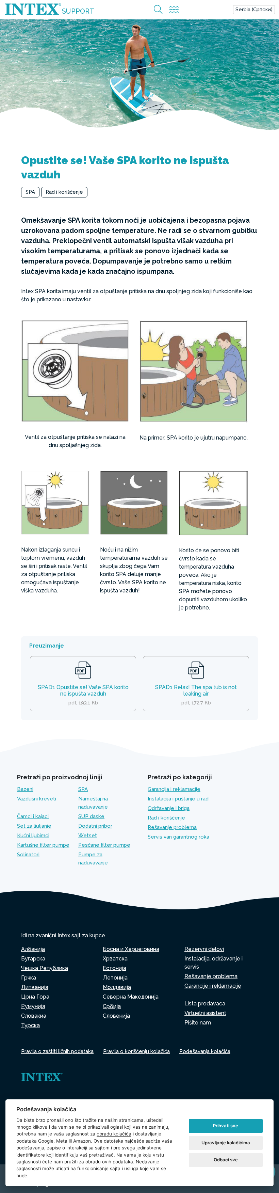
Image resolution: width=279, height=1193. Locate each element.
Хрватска (115, 958)
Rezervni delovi (204, 949)
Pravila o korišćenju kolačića (136, 1051)
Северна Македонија (131, 996)
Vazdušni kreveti (36, 799)
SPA (30, 192)
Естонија (114, 968)
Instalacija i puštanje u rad (178, 799)
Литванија (34, 987)
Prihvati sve (225, 1125)
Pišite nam (197, 1022)
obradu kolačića (114, 1133)
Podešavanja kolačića (204, 1051)
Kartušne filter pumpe (43, 845)
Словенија (116, 1016)
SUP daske (91, 816)
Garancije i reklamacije (212, 986)
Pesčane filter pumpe (104, 845)
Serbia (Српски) (254, 9)
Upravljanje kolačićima (225, 1142)
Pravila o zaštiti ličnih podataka (57, 1051)
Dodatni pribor (95, 826)
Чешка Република (44, 968)
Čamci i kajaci (33, 816)
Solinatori (28, 855)
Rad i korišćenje (64, 192)
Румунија (33, 1006)
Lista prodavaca (204, 1003)
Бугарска (33, 958)
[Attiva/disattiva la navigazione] (174, 9)
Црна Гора (35, 996)
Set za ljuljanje (34, 826)
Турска (30, 1025)
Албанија (33, 949)
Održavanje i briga (169, 808)
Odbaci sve (226, 1159)
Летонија (115, 977)
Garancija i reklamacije (174, 789)
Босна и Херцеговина (131, 949)
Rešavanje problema (172, 827)
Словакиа (33, 1016)
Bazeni (25, 789)
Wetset (87, 835)
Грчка (28, 977)
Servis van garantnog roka (178, 837)
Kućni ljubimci (33, 835)
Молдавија (117, 987)
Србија (112, 1006)
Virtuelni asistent (205, 1013)
